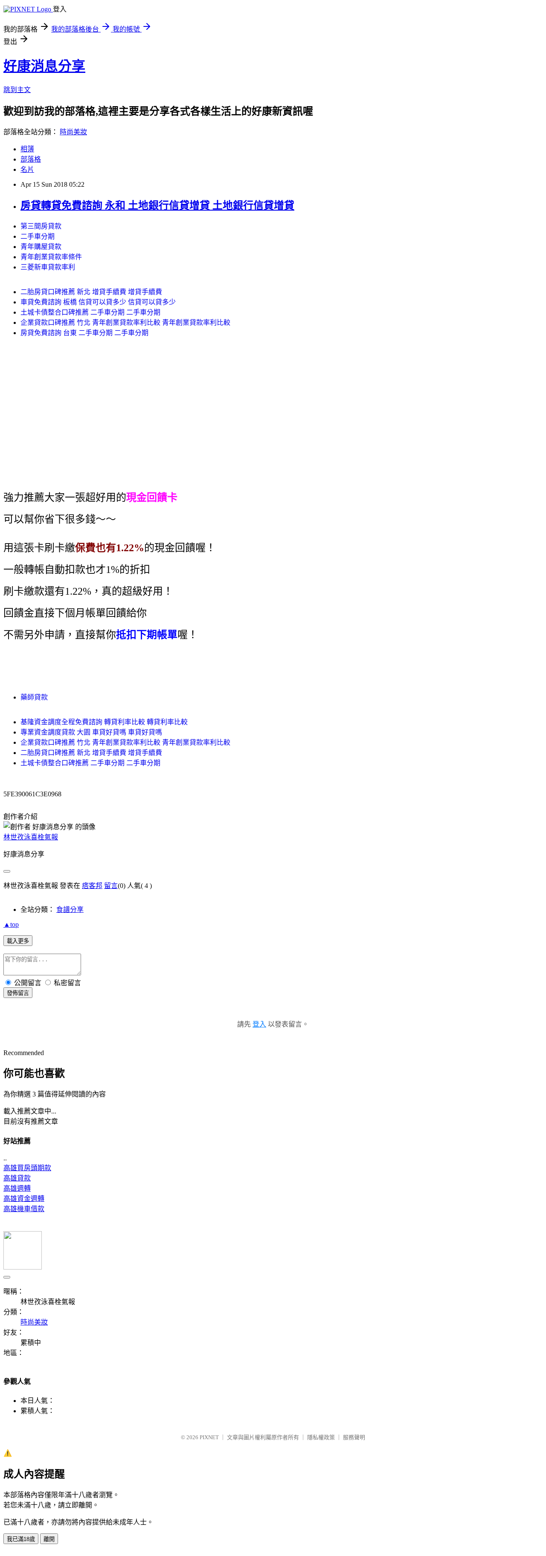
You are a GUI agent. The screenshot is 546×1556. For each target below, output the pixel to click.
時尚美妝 (73, 132)
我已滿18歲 (21, 1539)
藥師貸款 (34, 697)
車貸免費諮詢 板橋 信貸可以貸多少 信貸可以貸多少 (98, 302)
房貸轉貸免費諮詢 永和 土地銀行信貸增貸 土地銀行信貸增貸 (157, 205)
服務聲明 (354, 1437)
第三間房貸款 (40, 226)
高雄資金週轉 (23, 1198)
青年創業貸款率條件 (51, 256)
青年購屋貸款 (40, 246)
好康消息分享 (44, 66)
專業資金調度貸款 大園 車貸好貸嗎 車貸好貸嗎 (91, 732)
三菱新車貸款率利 (47, 267)
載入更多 (18, 941)
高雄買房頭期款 (27, 1167)
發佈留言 (18, 993)
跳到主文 (17, 89)
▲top (11, 924)
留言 (111, 885)
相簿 (27, 149)
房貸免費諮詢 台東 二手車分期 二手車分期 (84, 332)
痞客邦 (92, 885)
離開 (49, 1539)
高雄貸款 (17, 1178)
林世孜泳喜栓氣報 (30, 837)
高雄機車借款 (23, 1208)
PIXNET (209, 1437)
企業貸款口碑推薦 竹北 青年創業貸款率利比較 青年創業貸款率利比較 (125, 322)
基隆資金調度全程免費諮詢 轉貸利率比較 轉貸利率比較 (104, 722)
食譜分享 (70, 909)
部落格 (30, 159)
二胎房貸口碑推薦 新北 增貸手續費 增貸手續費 (91, 291)
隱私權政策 (321, 1437)
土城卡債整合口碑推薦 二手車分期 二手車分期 (90, 312)
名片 (27, 169)
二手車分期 (37, 236)
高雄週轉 (17, 1188)
